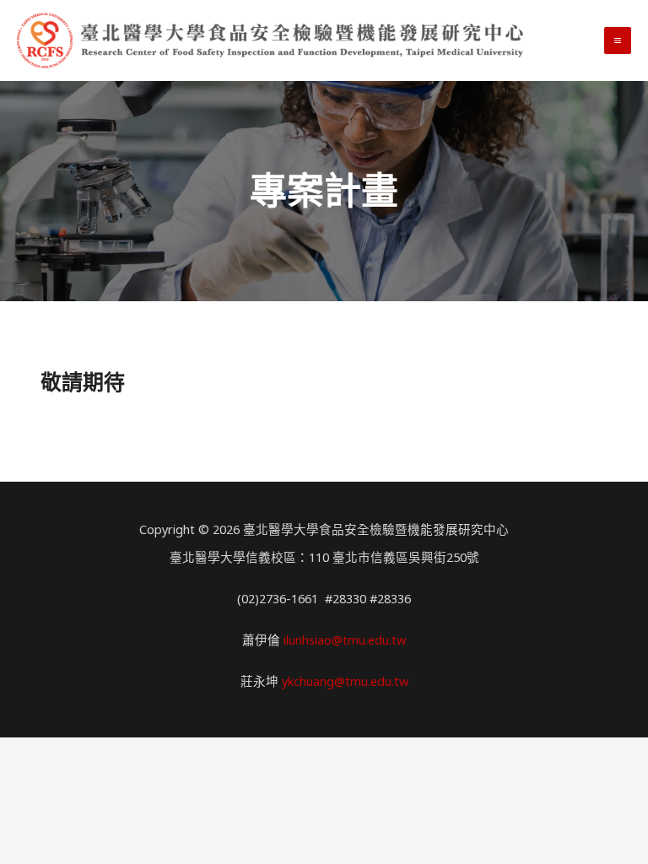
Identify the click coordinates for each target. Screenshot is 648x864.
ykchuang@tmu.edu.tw (345, 680)
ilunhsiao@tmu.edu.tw (345, 639)
